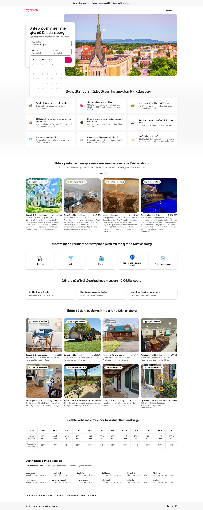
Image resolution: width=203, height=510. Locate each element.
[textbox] (40, 53)
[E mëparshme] (97, 173)
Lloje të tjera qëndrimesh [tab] (56, 466)
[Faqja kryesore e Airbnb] (32, 10)
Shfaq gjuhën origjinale (121, 3)
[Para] (106, 173)
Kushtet (55, 506)
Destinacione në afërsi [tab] (34, 466)
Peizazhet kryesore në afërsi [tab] (80, 466)
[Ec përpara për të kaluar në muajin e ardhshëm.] (61, 59)
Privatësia (46, 506)
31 (33, 93)
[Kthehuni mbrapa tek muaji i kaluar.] (33, 59)
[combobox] (51, 44)
